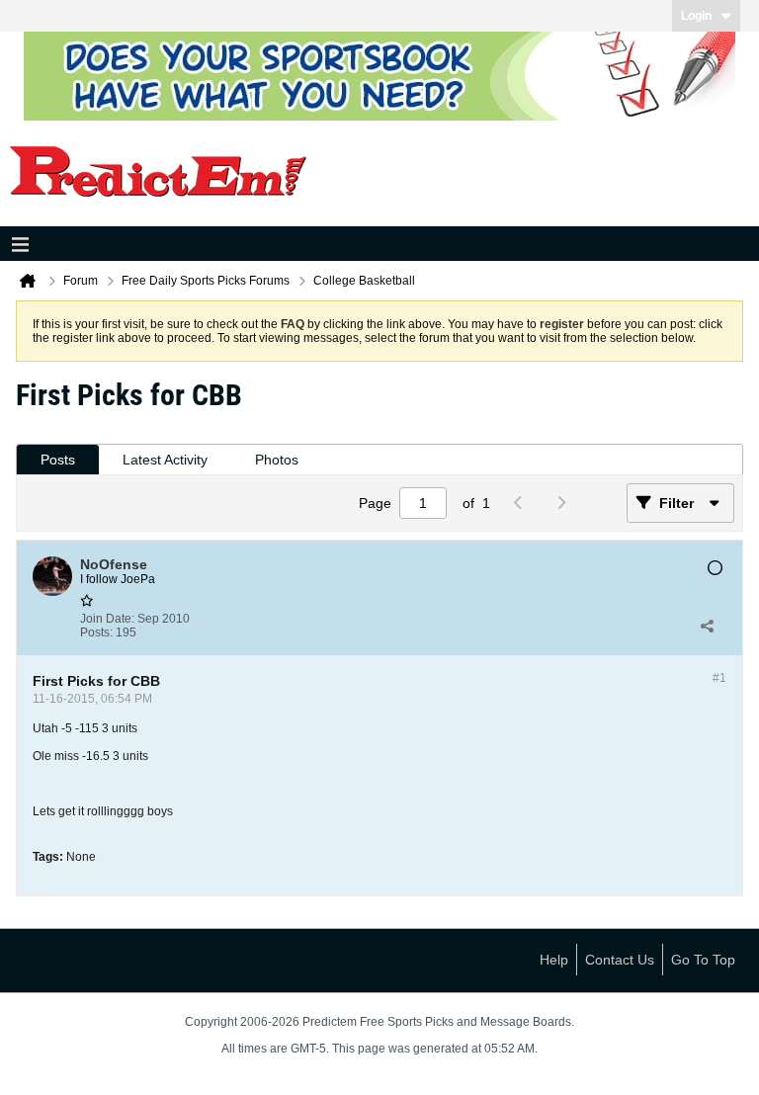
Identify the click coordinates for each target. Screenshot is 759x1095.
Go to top (703, 960)
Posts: (96, 632)
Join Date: (107, 619)
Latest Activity (165, 459)
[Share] (706, 625)
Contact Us (619, 960)
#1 (719, 678)
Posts (58, 459)
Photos (276, 459)
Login (696, 16)
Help (554, 960)
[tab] (58, 460)
